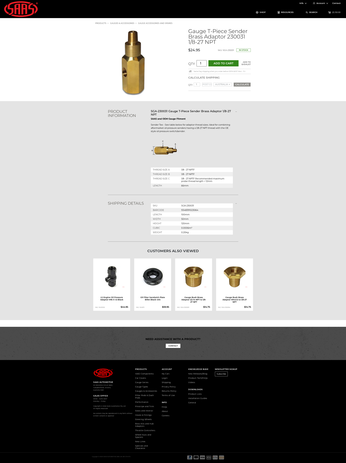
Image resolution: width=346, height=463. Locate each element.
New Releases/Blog (197, 374)
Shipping (166, 382)
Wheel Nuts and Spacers (143, 436)
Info (302, 3)
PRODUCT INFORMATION (122, 113)
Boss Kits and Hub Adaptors (144, 425)
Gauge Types (141, 387)
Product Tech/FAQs (198, 378)
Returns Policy (169, 391)
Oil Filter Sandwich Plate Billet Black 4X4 (152, 298)
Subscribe (221, 374)
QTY (191, 64)
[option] (111, 285)
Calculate (242, 84)
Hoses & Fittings (143, 415)
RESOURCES (287, 12)
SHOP (263, 12)
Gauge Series (141, 382)
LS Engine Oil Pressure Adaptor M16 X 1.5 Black (111, 298)
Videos (191, 382)
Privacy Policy (169, 387)
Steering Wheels (143, 419)
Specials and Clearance (141, 447)
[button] (246, 63)
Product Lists (195, 394)
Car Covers (140, 378)
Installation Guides (197, 398)
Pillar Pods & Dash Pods (144, 396)
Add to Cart (223, 63)
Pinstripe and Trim (144, 406)
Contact (336, 3)
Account (320, 3)
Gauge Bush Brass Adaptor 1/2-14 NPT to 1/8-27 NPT (193, 299)
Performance (141, 402)
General (192, 402)
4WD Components (144, 374)
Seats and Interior (144, 411)
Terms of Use (168, 395)
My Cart (166, 374)
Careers (165, 415)
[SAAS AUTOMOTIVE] (21, 9)
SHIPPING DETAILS (126, 203)
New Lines (140, 441)
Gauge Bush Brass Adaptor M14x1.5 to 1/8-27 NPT (234, 299)
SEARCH (313, 12)
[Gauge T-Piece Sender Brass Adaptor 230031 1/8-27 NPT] (133, 62)
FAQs (164, 407)
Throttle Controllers (145, 430)
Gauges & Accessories (146, 391)
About (165, 411)
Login (165, 378)
